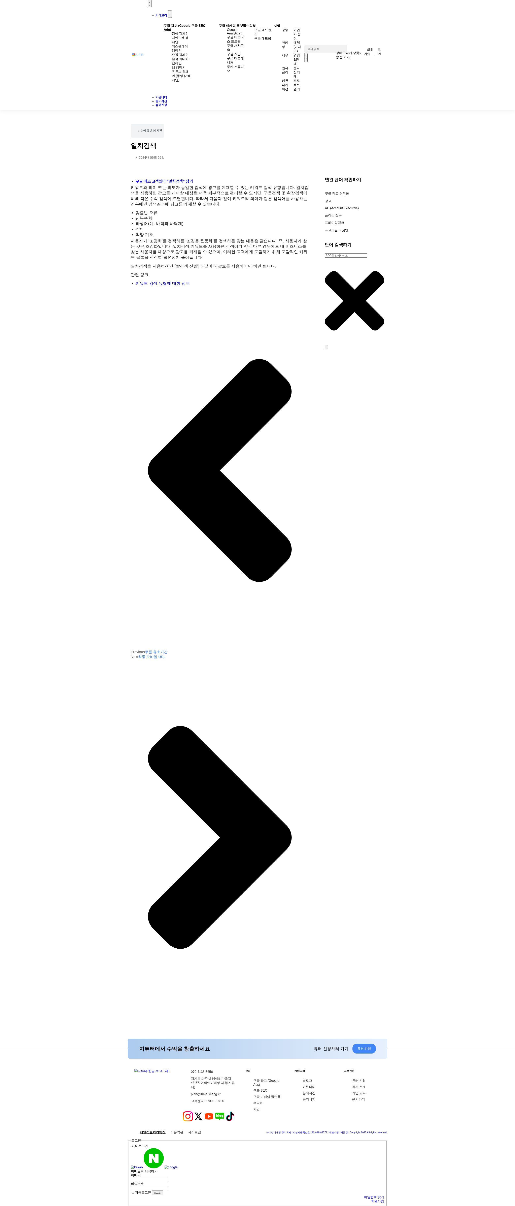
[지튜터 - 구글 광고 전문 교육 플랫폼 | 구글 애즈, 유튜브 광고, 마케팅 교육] (138, 55)
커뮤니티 (309, 1087)
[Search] (326, 347)
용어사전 (309, 1093)
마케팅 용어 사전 (151, 131)
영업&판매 (297, 59)
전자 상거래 (297, 72)
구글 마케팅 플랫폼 (232, 25)
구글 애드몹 (262, 38)
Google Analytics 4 (235, 31)
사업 (277, 25)
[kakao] (137, 1167)
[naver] (154, 1167)
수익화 (251, 25)
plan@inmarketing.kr (205, 1094)
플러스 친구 (333, 215)
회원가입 (377, 1201)
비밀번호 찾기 (374, 1197)
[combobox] (346, 255)
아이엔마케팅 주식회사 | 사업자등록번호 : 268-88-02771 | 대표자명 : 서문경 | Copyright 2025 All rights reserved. (326, 1132)
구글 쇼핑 (234, 54)
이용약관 (176, 1132)
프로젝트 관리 (297, 85)
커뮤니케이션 (285, 85)
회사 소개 (359, 1087)
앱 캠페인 (178, 67)
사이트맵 (194, 1132)
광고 (328, 201)
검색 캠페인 (180, 33)
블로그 (307, 1080)
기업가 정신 (297, 34)
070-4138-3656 (202, 1071)
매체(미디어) (297, 47)
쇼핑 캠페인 (180, 54)
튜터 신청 (359, 1080)
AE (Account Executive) (342, 208)
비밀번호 (137, 1183)
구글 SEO (198, 25)
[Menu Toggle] (150, 3)
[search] (306, 57)
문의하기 (358, 1099)
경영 (285, 30)
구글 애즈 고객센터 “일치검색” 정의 (164, 181)
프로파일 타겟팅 (336, 230)
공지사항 (309, 1099)
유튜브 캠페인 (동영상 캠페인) (181, 76)
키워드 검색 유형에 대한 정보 (163, 283)
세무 (285, 55)
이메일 (136, 1175)
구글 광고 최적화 (337, 193)
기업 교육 (359, 1093)
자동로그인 (143, 1192)
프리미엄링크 (334, 222)
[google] (171, 1167)
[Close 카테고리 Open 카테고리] (170, 14)
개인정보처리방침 (153, 1132)
